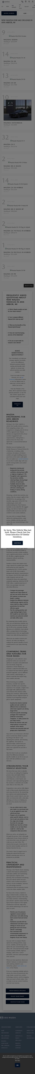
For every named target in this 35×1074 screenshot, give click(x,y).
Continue (17, 543)
